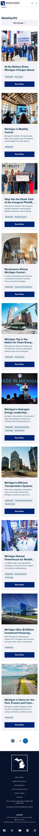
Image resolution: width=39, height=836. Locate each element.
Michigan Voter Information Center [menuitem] (19, 807)
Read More (19, 84)
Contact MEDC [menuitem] (19, 793)
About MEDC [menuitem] (19, 777)
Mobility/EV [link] (9, 77)
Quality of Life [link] (10, 504)
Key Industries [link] (19, 357)
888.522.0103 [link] (20, 819)
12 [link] (20, 741)
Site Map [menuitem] (19, 797)
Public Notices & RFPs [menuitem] (19, 789)
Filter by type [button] (18, 23)
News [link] (4, 7)
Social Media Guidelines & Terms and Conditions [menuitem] (19, 802)
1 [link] (12, 741)
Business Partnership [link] (22, 427)
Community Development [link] (23, 287)
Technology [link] (19, 77)
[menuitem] (32, 3)
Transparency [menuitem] (19, 785)
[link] (10, 3)
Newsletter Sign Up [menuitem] (19, 781)
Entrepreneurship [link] (20, 217)
